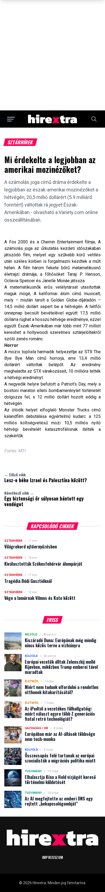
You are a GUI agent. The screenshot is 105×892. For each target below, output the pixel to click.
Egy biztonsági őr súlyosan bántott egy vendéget (44, 499)
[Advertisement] (52, 55)
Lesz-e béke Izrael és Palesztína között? (45, 478)
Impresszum (52, 857)
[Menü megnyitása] (11, 119)
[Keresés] (94, 119)
